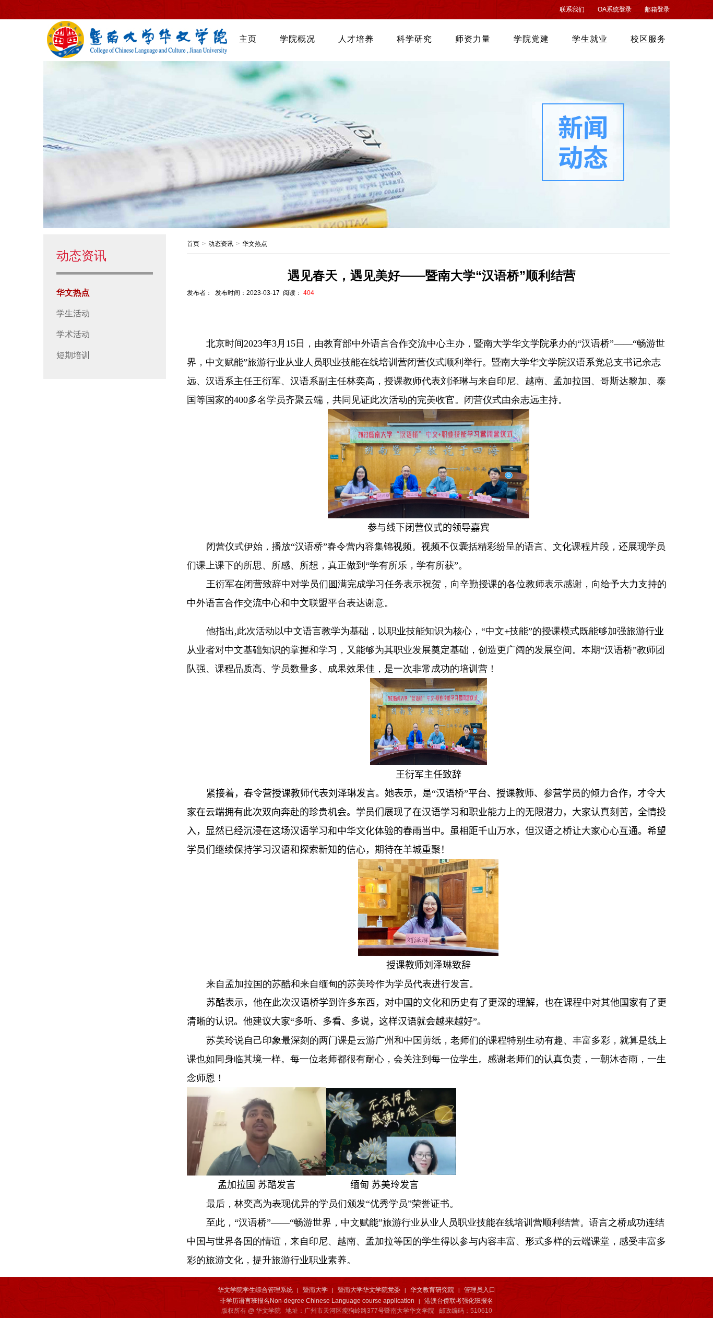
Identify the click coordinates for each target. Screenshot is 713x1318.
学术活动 (73, 334)
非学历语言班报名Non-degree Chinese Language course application (317, 1300)
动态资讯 (220, 243)
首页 (193, 243)
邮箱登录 (657, 9)
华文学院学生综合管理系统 (255, 1289)
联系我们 (572, 9)
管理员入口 (479, 1289)
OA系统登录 (615, 9)
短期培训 (73, 355)
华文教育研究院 (432, 1289)
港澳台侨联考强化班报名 (458, 1300)
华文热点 (73, 292)
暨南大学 (315, 1289)
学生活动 (73, 313)
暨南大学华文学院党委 (369, 1289)
